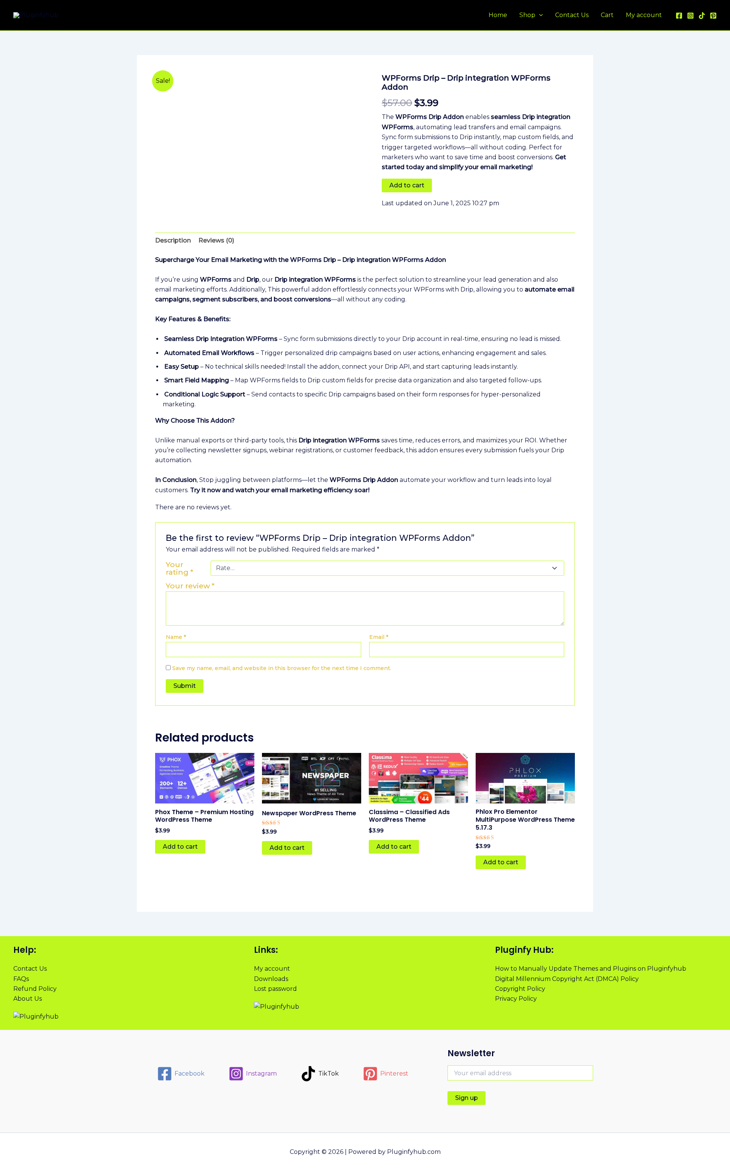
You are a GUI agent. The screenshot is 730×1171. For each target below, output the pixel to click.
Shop (527, 15)
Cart (607, 15)
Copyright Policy (520, 988)
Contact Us (572, 15)
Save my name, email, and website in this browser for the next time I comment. (281, 668)
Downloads (271, 978)
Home (498, 15)
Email (378, 637)
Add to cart (406, 185)
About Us (27, 998)
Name (176, 637)
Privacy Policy (516, 998)
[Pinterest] (713, 15)
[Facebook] (679, 15)
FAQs (21, 978)
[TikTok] (701, 15)
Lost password (275, 988)
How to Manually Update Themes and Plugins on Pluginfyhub (590, 968)
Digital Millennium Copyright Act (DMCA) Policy (567, 978)
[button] (539, 15)
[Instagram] (690, 15)
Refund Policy (35, 988)
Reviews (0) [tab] (216, 240)
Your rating (179, 568)
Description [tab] (173, 240)
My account (644, 15)
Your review (190, 585)
